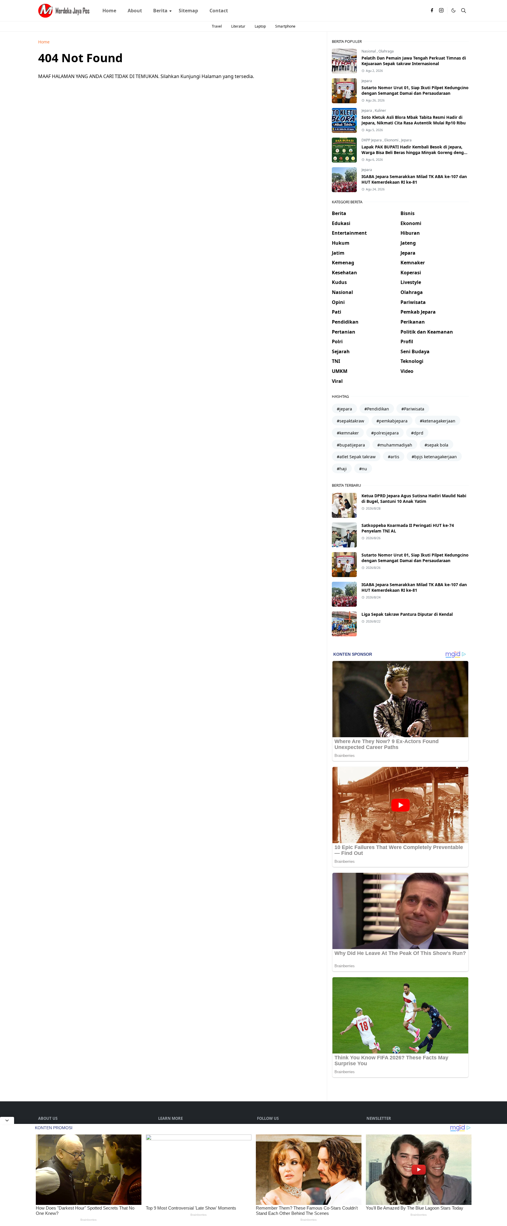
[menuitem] (109, 10)
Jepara (366, 80)
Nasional (369, 51)
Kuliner (380, 110)
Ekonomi (391, 140)
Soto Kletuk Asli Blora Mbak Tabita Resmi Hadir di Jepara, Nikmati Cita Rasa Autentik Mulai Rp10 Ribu (413, 120)
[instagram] (441, 10)
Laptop (260, 26)
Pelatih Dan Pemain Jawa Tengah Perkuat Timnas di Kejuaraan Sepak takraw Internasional (413, 60)
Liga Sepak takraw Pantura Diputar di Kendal (407, 614)
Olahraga (386, 51)
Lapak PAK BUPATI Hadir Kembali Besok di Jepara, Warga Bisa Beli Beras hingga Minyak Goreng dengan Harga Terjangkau (415, 152)
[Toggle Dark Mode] (453, 10)
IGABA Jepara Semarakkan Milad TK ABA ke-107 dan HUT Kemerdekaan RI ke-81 (414, 179)
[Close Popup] (7, 1120)
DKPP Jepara (372, 140)
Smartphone (285, 26)
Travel (217, 26)
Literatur (238, 26)
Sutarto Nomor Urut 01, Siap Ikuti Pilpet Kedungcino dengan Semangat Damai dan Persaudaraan (415, 90)
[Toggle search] (463, 10)
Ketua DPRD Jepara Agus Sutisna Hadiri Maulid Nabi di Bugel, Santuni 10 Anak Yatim (413, 498)
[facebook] (432, 10)
